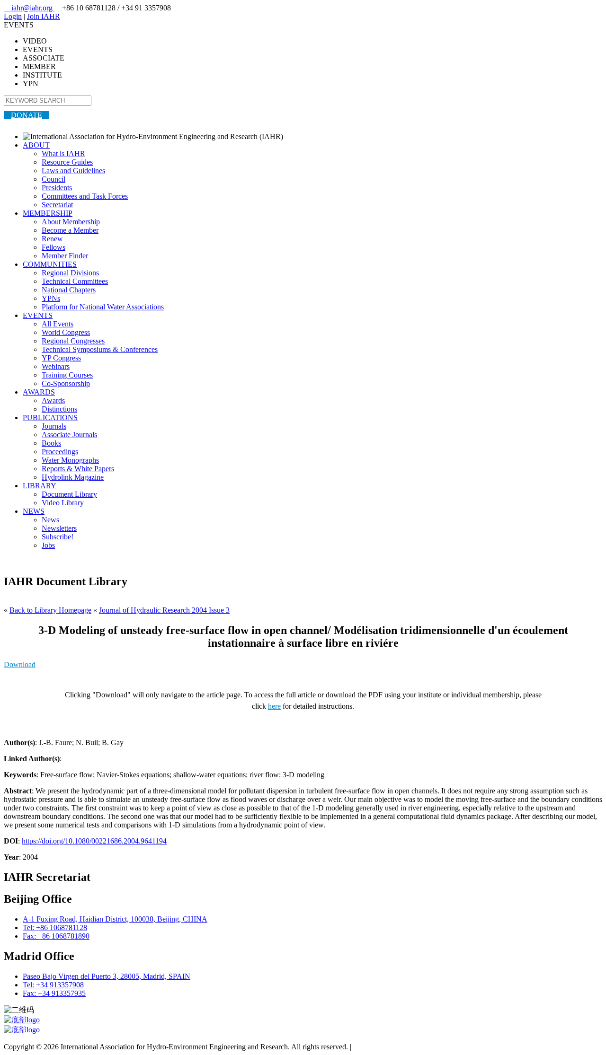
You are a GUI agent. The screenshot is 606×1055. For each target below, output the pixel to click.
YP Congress (61, 358)
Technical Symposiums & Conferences (100, 349)
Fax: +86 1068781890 (56, 936)
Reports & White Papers (78, 469)
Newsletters (59, 528)
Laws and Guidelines (73, 171)
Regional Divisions (70, 273)
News (50, 520)
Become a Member (70, 230)
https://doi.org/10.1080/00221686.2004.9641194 (94, 841)
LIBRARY (39, 486)
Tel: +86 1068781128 (55, 927)
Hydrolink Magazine (73, 477)
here (274, 706)
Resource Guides (67, 162)
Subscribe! (57, 537)
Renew (52, 239)
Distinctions (59, 409)
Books (51, 443)
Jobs (48, 545)
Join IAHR (43, 16)
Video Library (63, 503)
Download (20, 664)
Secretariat (57, 205)
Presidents (57, 188)
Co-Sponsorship (66, 383)
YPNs (51, 298)
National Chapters (69, 290)
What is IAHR (63, 153)
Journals (54, 426)
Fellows (53, 247)
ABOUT (36, 145)
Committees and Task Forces (85, 196)
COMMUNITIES (50, 264)
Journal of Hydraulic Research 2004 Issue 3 (164, 610)
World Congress (66, 332)
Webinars (56, 366)
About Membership (71, 222)
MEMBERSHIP (47, 213)
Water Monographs (70, 460)
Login (13, 16)
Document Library (69, 494)
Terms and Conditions (386, 1047)
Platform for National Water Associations (103, 307)
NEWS (34, 511)
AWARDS (39, 392)
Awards (53, 400)
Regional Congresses (73, 341)
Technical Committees (75, 281)
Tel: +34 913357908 (53, 985)
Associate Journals (69, 435)
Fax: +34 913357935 (54, 993)
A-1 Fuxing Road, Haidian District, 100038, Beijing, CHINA (115, 919)
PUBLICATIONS (50, 417)
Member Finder (65, 256)
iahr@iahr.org (29, 8)
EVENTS (38, 315)
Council (53, 179)
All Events (57, 324)
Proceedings (60, 452)
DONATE (26, 115)
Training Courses (67, 375)
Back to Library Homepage (50, 610)
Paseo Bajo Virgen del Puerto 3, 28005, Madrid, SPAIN (106, 976)
